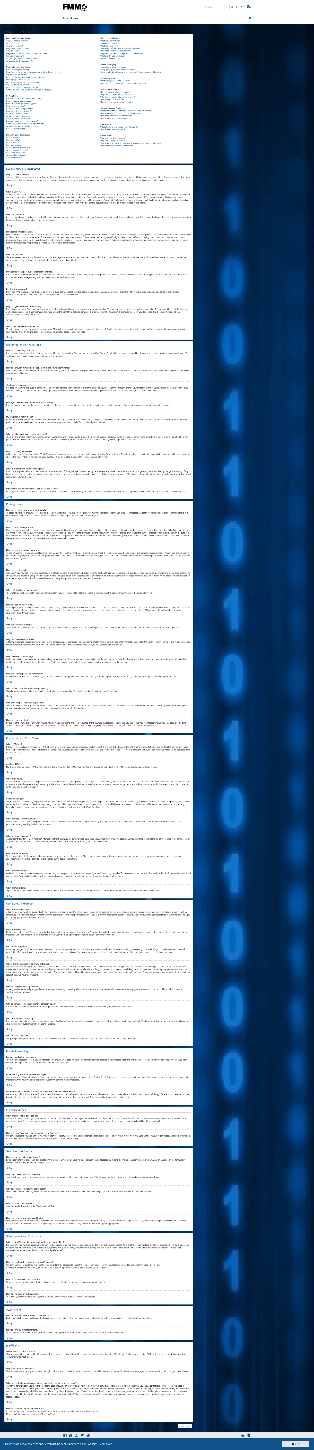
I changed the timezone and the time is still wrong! (26, 77)
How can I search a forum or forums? (115, 92)
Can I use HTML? (13, 140)
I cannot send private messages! (113, 67)
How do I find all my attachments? (114, 129)
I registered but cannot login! (18, 48)
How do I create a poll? (15, 106)
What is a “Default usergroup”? (112, 56)
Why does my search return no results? (116, 94)
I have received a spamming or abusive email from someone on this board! (130, 72)
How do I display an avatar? (17, 85)
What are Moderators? (109, 43)
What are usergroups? (109, 46)
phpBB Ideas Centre (125, 1371)
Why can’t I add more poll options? (20, 108)
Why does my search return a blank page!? (117, 97)
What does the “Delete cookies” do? (20, 61)
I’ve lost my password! (15, 56)
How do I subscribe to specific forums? (116, 116)
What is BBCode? (13, 137)
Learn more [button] (105, 1444)
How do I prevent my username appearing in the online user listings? (34, 72)
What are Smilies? (13, 142)
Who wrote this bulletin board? (113, 138)
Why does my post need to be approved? (22, 126)
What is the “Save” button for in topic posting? (25, 124)
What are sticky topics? (15, 152)
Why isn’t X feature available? (112, 140)
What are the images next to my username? (24, 82)
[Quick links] (250, 18)
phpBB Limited (80, 1354)
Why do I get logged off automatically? (21, 58)
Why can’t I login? (13, 51)
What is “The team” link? (110, 58)
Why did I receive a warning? (18, 118)
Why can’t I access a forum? (17, 113)
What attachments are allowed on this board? (119, 127)
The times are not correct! (16, 75)
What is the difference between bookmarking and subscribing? (126, 111)
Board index (70, 18)
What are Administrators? (110, 41)
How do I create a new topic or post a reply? (24, 98)
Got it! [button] (295, 1444)
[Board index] (75, 6)
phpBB (93, 422)
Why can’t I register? (14, 46)
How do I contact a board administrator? (116, 146)
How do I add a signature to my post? (21, 103)
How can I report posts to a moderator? (22, 121)
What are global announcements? (19, 147)
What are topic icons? (15, 157)
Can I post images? (13, 145)
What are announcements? (17, 150)
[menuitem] (243, 7)
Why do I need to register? (17, 41)
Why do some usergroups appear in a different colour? (122, 53)
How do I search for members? (112, 99)
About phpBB (12, 1357)
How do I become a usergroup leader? (115, 51)
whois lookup (12, 1388)
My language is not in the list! (18, 79)
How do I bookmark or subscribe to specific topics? (121, 113)
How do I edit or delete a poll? (18, 111)
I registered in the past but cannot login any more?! (26, 53)
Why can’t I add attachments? (18, 116)
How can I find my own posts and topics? (116, 102)
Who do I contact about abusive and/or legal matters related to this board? (131, 143)
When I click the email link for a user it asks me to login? (29, 90)
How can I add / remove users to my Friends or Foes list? (123, 83)
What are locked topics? (16, 155)
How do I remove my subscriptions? (114, 118)
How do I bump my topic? (16, 129)
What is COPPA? (12, 43)
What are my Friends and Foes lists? (115, 81)
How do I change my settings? (18, 69)
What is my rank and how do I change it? (22, 87)
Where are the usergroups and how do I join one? (120, 48)
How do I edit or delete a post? (18, 101)
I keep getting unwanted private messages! (117, 69)
